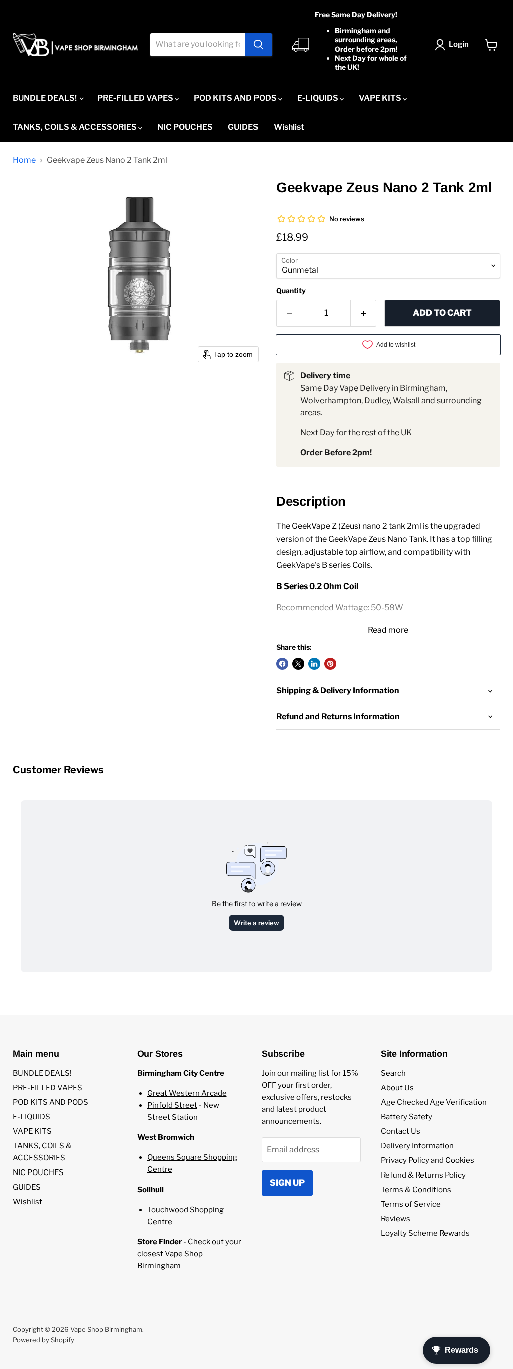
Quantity (291, 291)
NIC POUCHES (185, 127)
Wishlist (289, 127)
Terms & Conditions (416, 1189)
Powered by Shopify (43, 1340)
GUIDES (243, 127)
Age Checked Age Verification (434, 1102)
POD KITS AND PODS (236, 98)
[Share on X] (298, 664)
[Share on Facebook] (282, 664)
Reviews (395, 1218)
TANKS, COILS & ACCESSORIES (75, 127)
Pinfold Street (172, 1105)
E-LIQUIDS (318, 98)
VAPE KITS (381, 98)
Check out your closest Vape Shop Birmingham (189, 1253)
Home (24, 160)
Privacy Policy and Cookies (427, 1160)
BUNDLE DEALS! (45, 98)
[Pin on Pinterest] (330, 664)
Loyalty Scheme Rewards (425, 1233)
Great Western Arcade (187, 1093)
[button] (454, 45)
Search (393, 1073)
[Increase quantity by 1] (363, 313)
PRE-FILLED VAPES (136, 98)
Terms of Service (411, 1204)
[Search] (258, 44)
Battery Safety (406, 1116)
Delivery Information (417, 1145)
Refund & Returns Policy (423, 1175)
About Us (397, 1087)
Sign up (287, 1183)
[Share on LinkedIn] (314, 664)
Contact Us (400, 1131)
